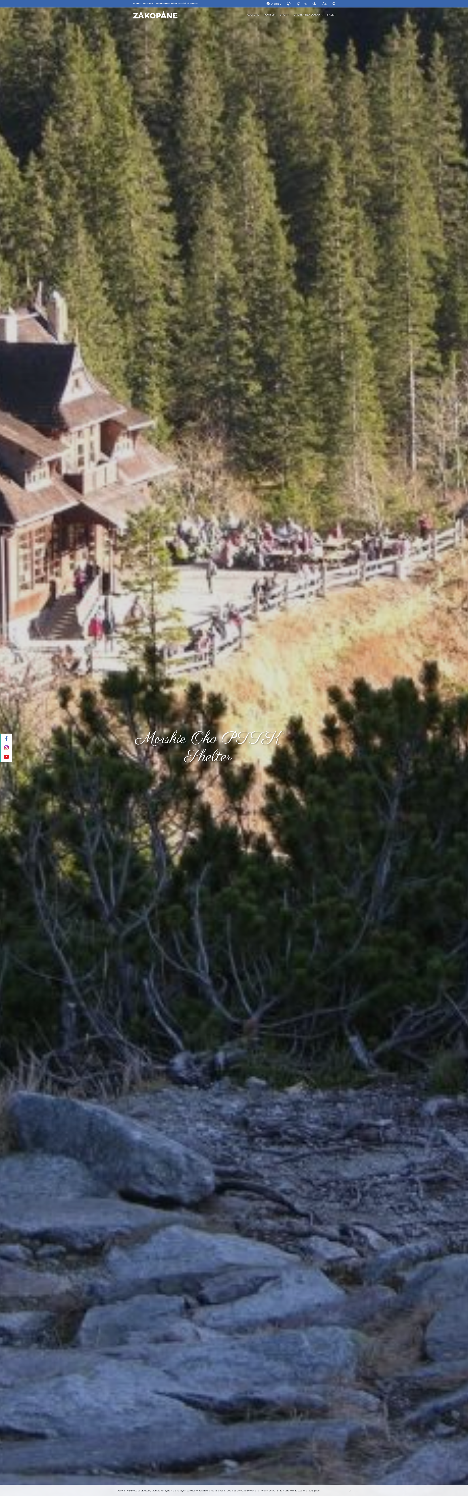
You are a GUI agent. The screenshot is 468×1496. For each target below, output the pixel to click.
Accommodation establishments (176, 3)
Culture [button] (253, 14)
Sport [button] (284, 14)
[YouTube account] (6, 757)
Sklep (331, 14)
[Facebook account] (6, 739)
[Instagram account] (6, 748)
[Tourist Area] (155, 14)
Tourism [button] (269, 14)
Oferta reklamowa (308, 14)
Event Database (143, 3)
